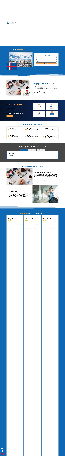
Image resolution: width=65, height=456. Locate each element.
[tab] (24, 150)
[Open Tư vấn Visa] (35, 22)
